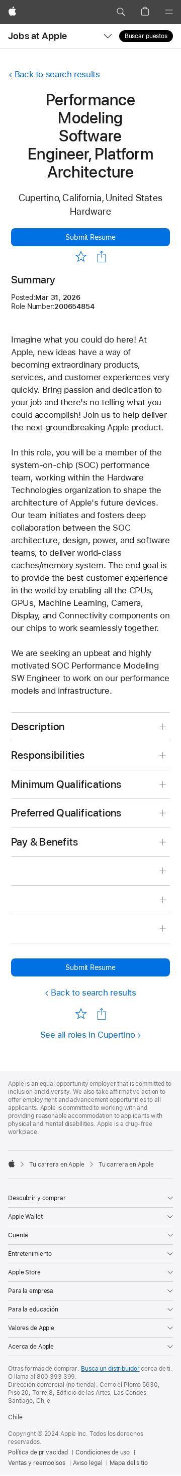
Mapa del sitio (128, 1462)
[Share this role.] (102, 257)
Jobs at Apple (37, 36)
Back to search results (57, 74)
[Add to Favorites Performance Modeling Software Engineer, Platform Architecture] (80, 256)
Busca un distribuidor (110, 1368)
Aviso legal (88, 1462)
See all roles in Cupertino (87, 1035)
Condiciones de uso (102, 1452)
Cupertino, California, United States (90, 198)
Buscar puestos (146, 36)
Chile (15, 1417)
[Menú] (169, 12)
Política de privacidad (38, 1452)
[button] (121, 12)
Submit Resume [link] (90, 237)
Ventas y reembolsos (36, 1462)
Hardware (90, 211)
